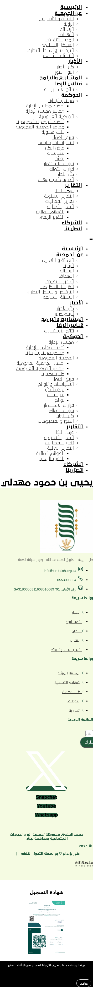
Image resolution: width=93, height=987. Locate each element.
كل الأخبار (65, 67)
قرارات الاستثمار (59, 164)
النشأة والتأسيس (56, 19)
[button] (46, 239)
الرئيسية (71, 7)
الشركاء (72, 222)
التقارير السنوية (59, 196)
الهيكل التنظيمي (57, 45)
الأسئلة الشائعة (58, 56)
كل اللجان (65, 174)
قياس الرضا (68, 83)
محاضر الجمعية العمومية (40, 127)
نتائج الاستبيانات (59, 89)
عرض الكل (54, 148)
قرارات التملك (61, 169)
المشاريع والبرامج (61, 77)
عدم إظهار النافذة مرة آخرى (45, 974)
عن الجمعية (68, 13)
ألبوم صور (64, 72)
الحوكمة (71, 95)
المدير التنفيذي (59, 40)
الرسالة (67, 29)
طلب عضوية (52, 132)
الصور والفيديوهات (56, 179)
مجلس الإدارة (61, 101)
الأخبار (75, 61)
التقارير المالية (60, 206)
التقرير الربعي (51, 217)
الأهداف (66, 35)
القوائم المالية (50, 212)
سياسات (55, 153)
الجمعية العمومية (56, 116)
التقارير (73, 185)
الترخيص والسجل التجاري (50, 50)
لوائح (59, 158)
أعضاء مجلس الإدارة (45, 106)
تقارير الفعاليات (59, 201)
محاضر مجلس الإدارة (45, 111)
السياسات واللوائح (56, 143)
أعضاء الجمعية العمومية (40, 122)
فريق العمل (63, 137)
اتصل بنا (73, 228)
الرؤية (68, 24)
